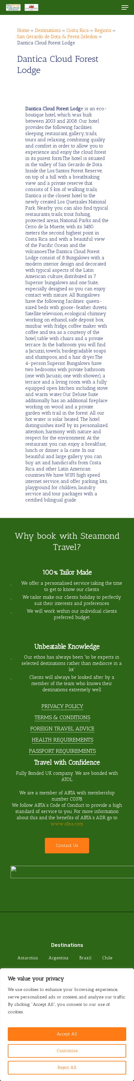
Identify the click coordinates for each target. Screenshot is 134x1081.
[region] (67, 1024)
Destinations (48, 30)
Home (23, 30)
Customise (67, 1050)
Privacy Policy (62, 706)
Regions (102, 30)
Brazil (85, 958)
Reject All (67, 1067)
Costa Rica (77, 30)
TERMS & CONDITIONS (62, 717)
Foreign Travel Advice (62, 728)
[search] (112, 7)
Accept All (67, 1034)
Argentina (59, 958)
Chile (107, 958)
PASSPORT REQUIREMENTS (62, 750)
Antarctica (27, 958)
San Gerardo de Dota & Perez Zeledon (57, 36)
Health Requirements (62, 739)
